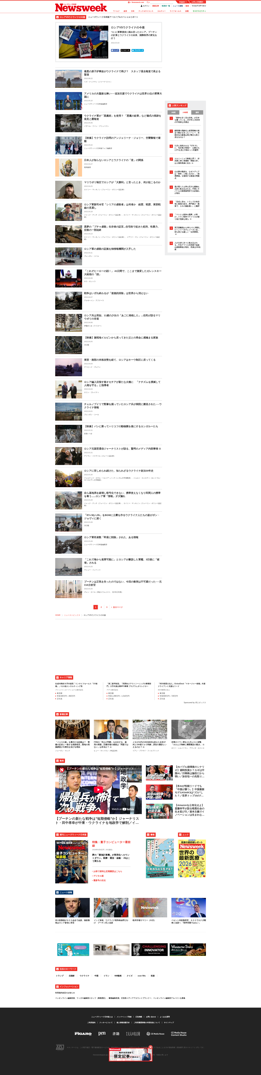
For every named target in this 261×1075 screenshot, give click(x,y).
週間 (197, 112)
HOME (58, 615)
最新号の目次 (99, 880)
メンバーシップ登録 (124, 1017)
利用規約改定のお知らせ (65, 993)
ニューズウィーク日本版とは (102, 1017)
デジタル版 (98, 876)
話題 (187, 11)
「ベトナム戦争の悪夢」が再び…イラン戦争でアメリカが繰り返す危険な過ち (187, 217)
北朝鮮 (72, 976)
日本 (132, 11)
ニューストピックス (72, 615)
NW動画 (118, 976)
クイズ (129, 976)
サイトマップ (169, 1022)
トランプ (60, 976)
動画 (187, 6)
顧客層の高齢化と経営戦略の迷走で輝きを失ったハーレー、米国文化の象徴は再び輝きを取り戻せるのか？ (187, 134)
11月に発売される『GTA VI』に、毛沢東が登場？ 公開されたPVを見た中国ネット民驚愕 (187, 148)
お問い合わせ (151, 1017)
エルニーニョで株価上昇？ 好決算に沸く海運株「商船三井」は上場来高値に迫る (187, 161)
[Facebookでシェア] (115, 50)
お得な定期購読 (197, 2)
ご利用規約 (91, 1022)
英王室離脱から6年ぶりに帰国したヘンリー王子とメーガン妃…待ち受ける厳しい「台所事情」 (187, 230)
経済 (125, 11)
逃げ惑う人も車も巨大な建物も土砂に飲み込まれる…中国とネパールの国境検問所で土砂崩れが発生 (187, 190)
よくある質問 (165, 1017)
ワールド (116, 11)
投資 (153, 976)
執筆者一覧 (166, 6)
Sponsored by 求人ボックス (195, 703)
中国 (96, 976)
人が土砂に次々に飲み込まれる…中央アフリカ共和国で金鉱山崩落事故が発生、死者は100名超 (188, 246)
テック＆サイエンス (146, 11)
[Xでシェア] (125, 50)
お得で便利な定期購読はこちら (107, 871)
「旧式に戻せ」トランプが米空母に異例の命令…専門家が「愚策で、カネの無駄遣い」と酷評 (187, 204)
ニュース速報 (178, 6)
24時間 (185, 112)
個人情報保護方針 (123, 1022)
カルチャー (161, 11)
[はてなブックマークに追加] (138, 50)
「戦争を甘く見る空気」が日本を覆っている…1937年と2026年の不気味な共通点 (187, 120)
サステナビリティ (199, 11)
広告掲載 (139, 1017)
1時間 (173, 112)
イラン (106, 976)
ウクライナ (84, 976)
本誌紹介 (182, 2)
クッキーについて (106, 1022)
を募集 (182, 998)
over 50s (142, 976)
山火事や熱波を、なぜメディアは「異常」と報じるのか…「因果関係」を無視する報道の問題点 (187, 175)
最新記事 (155, 6)
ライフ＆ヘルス (175, 11)
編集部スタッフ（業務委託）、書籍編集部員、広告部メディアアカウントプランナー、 (118, 998)
